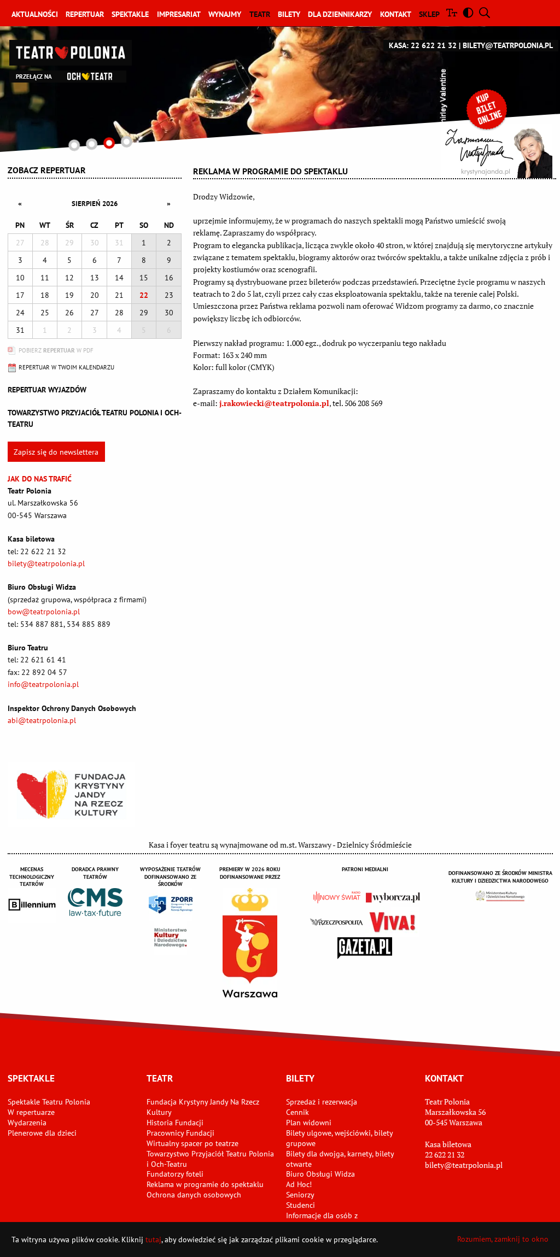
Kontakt (395, 14)
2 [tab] (91, 144)
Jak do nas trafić (40, 479)
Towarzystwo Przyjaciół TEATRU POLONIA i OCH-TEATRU (95, 418)
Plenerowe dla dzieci (42, 1133)
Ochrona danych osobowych (194, 1195)
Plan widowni (308, 1122)
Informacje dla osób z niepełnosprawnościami (325, 1221)
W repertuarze (31, 1112)
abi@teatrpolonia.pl (42, 720)
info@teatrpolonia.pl (43, 684)
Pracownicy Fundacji (180, 1133)
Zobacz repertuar (47, 170)
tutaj (153, 1239)
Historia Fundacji (175, 1122)
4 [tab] (126, 142)
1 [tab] (74, 145)
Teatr (259, 14)
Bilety (289, 14)
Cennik (297, 1112)
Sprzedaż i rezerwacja (321, 1102)
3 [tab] (109, 143)
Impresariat (179, 14)
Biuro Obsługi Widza (320, 1174)
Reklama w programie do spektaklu (205, 1184)
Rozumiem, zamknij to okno (503, 1239)
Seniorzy (300, 1195)
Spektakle (130, 14)
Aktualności (34, 14)
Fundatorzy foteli (175, 1174)
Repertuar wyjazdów (47, 390)
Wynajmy (224, 14)
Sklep (429, 14)
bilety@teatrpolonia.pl (508, 45)
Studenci (300, 1205)
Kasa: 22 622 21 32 (423, 45)
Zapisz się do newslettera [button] (56, 452)
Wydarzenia (27, 1122)
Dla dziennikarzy (340, 14)
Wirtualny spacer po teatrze (192, 1143)
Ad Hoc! (299, 1184)
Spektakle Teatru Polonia (49, 1102)
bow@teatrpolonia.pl (44, 611)
